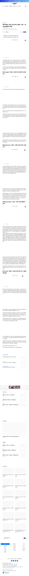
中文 (9, 569)
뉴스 (3, 6)
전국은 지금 (6, 6)
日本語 (7, 569)
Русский (11, 569)
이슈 (17, 6)
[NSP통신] (14, 3)
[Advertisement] (14, 15)
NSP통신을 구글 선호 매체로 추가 (12, 1)
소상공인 (14, 6)
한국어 (3, 569)
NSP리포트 (10, 6)
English (5, 569)
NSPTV (20, 6)
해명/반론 (5, 551)
